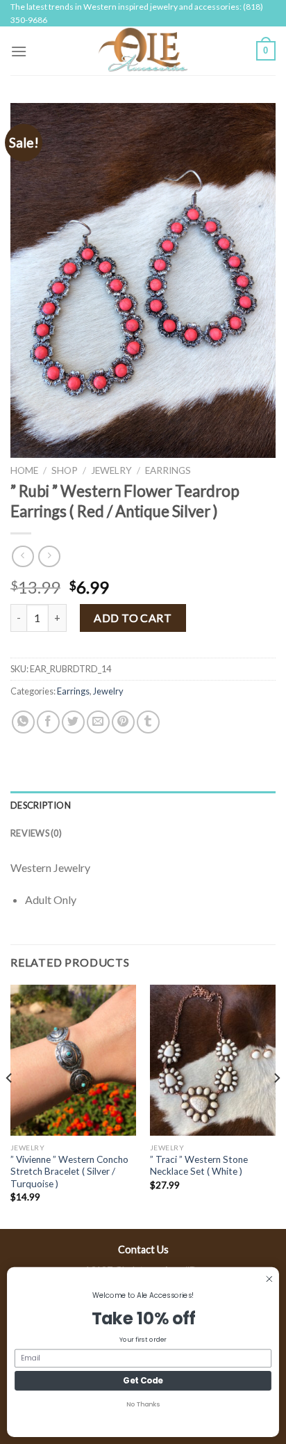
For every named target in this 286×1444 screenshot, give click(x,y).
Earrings (168, 470)
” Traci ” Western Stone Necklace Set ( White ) (199, 1165)
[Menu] (18, 51)
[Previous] (10, 1105)
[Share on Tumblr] (148, 722)
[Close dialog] (269, 1278)
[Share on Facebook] (48, 722)
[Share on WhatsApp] (23, 722)
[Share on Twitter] (73, 722)
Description (40, 805)
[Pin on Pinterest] (123, 722)
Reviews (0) (36, 833)
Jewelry (111, 470)
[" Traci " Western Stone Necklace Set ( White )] (213, 1060)
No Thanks (142, 1404)
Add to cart (132, 617)
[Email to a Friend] (98, 722)
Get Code (143, 1381)
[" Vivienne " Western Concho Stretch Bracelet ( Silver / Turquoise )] (73, 1060)
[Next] (276, 1105)
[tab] (143, 805)
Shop (64, 470)
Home (24, 470)
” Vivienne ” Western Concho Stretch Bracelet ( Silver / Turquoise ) (69, 1171)
